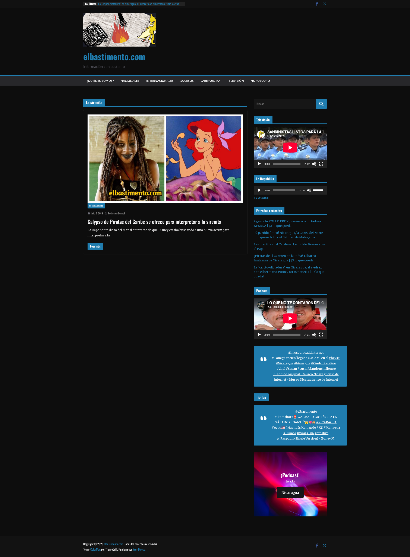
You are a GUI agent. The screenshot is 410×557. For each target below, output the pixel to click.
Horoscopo (260, 81)
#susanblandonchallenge (317, 369)
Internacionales (160, 81)
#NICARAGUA (326, 422)
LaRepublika (210, 81)
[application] (290, 147)
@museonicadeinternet (306, 353)
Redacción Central (116, 213)
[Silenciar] (314, 164)
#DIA (310, 433)
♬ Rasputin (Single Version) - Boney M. (306, 438)
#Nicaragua (284, 363)
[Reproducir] (259, 164)
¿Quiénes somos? (100, 81)
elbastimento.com (114, 56)
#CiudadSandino (323, 363)
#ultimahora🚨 (286, 417)
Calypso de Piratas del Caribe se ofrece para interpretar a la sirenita (154, 221)
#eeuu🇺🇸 (278, 427)
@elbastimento (306, 411)
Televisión (235, 81)
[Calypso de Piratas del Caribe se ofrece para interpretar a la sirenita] (165, 158)
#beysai (334, 358)
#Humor (289, 433)
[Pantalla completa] (321, 164)
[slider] (319, 190)
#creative (321, 433)
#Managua (302, 363)
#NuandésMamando (301, 427)
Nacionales (130, 81)
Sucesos (187, 81)
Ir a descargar (261, 197)
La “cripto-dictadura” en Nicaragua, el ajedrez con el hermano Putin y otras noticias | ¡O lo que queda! (138, 5)
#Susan (291, 369)
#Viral (280, 369)
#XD (320, 427)
